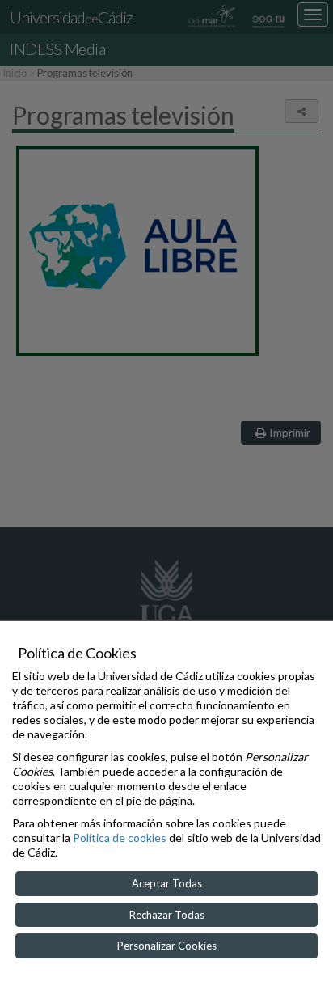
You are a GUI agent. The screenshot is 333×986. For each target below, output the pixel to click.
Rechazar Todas (166, 914)
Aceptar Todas (167, 883)
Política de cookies (119, 837)
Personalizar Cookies (167, 945)
